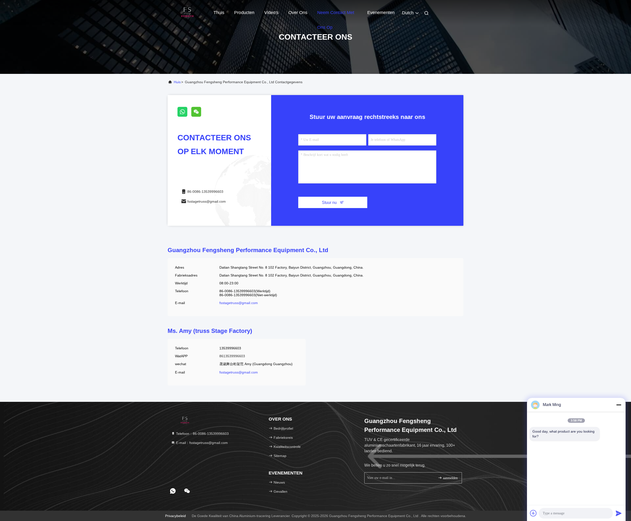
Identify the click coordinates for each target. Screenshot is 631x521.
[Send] (619, 513)
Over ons (297, 12)
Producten (244, 12)
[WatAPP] (184, 115)
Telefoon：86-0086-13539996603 (202, 434)
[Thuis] (187, 12)
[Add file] (533, 513)
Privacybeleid (175, 516)
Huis (177, 82)
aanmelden (450, 478)
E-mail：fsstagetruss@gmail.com (201, 443)
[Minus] (619, 405)
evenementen (381, 12)
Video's (271, 12)
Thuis (218, 12)
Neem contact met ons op (335, 15)
